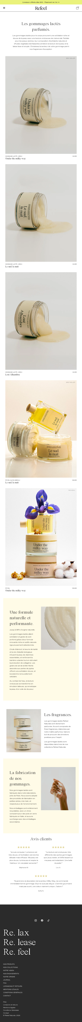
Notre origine (9, 977)
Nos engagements (11, 974)
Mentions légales (11, 989)
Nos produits (9, 964)
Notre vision (8, 970)
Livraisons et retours (12, 986)
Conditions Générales (12, 992)
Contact (7, 996)
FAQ (4, 983)
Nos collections (10, 967)
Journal (6, 980)
